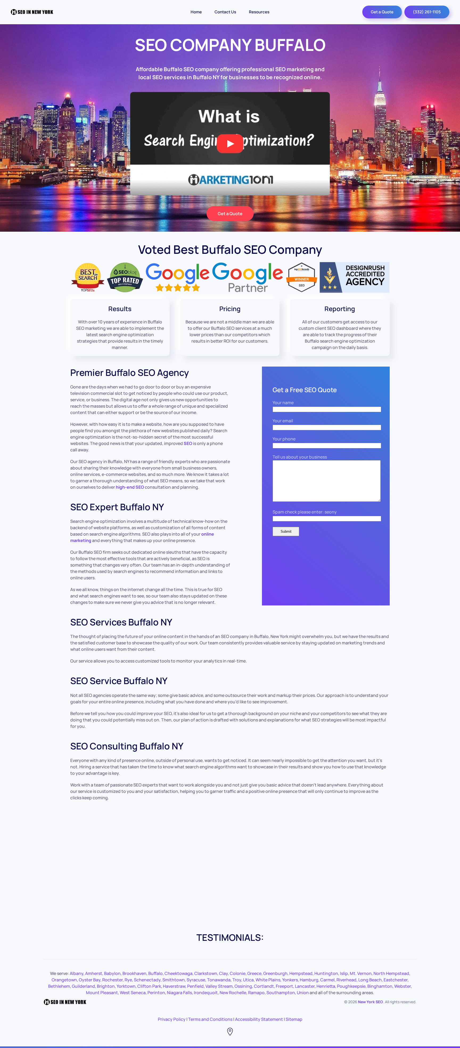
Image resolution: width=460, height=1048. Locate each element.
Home (196, 12)
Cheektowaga (178, 973)
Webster (402, 986)
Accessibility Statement (259, 1019)
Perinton (156, 992)
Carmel (327, 980)
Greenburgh (275, 973)
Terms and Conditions (210, 1019)
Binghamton (379, 986)
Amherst (93, 973)
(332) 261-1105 (427, 12)
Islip (344, 973)
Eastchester (396, 980)
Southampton (280, 992)
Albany (76, 973)
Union (303, 992)
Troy (236, 980)
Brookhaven (134, 973)
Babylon (112, 973)
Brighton (106, 986)
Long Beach (370, 980)
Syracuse (196, 980)
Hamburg (309, 980)
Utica (248, 980)
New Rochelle (233, 992)
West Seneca (133, 992)
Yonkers (290, 980)
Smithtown (173, 980)
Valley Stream (219, 986)
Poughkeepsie (351, 986)
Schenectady (147, 980)
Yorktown (126, 986)
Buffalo (155, 973)
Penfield (195, 986)
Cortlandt (264, 986)
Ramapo (256, 992)
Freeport (284, 986)
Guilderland (83, 986)
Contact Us (225, 12)
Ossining (243, 986)
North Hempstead (391, 973)
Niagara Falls (179, 992)
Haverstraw (174, 986)
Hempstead (301, 973)
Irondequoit (206, 992)
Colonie (237, 973)
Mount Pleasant (102, 992)
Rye (128, 980)
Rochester (112, 980)
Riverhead (346, 980)
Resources (259, 12)
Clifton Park (149, 986)
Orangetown (64, 980)
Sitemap (294, 1019)
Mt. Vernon (361, 973)
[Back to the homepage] (32, 12)
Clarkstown (205, 973)
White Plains (268, 980)
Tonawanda (219, 980)
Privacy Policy (172, 1019)
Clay (223, 973)
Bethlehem (59, 986)
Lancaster (305, 986)
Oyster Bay (89, 980)
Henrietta (326, 986)
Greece (254, 973)
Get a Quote (382, 12)
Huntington (326, 973)
